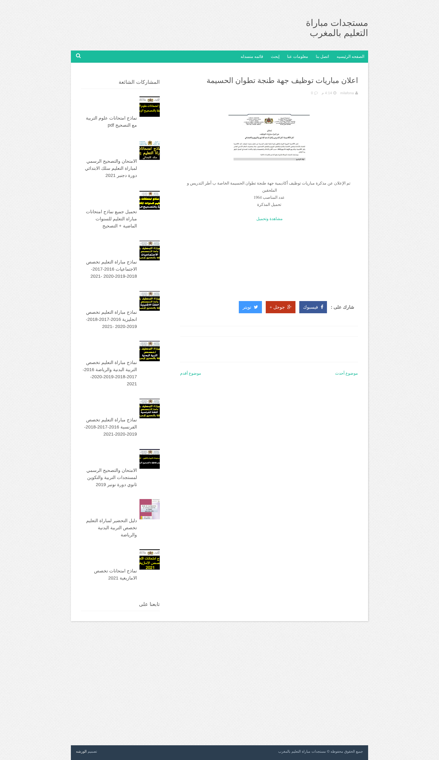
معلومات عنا (297, 56)
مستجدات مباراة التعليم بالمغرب (337, 28)
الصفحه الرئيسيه (350, 56)
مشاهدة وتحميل (269, 219)
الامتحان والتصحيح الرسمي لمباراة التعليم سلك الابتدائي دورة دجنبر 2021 (111, 168)
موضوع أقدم (190, 373)
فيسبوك (310, 307)
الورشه (81, 751)
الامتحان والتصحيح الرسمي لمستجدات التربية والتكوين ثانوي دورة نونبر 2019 (111, 477)
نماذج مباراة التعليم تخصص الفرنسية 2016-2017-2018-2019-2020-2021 (110, 427)
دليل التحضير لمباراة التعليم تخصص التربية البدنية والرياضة (111, 527)
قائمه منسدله (252, 56)
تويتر (247, 307)
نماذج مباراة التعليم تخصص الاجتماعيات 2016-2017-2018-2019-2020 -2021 (111, 269)
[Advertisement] (269, 257)
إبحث (275, 56)
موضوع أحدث (346, 373)
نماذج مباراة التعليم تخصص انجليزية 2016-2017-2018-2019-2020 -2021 (111, 319)
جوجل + (277, 307)
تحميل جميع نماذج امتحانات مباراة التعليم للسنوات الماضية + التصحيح (111, 218)
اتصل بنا (322, 56)
